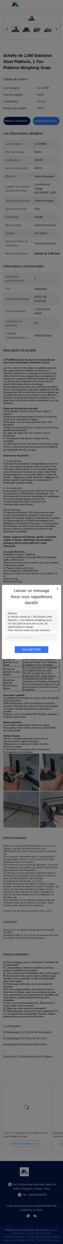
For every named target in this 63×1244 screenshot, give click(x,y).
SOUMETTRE (31, 649)
